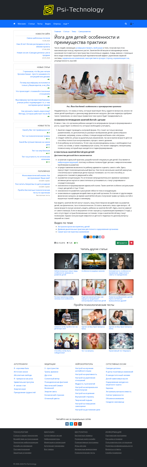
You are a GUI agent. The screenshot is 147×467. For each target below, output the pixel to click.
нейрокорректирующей (68, 162)
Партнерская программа (115, 435)
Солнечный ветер (52, 378)
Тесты (40, 23)
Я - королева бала (21, 368)
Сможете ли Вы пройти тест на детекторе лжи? (65, 328)
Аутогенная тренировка (54, 446)
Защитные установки (22, 453)
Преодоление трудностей (25, 392)
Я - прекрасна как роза (23, 378)
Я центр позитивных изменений (119, 372)
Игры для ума (80, 446)
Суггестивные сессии (53, 435)
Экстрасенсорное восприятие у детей (74, 226)
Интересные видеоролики (86, 449)
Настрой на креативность (86, 374)
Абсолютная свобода (23, 375)
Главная (57, 31)
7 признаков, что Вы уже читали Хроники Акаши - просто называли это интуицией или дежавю (34, 75)
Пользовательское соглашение (118, 442)
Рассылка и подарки (113, 439)
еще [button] (65, 23)
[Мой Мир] (94, 237)
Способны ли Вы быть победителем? (62, 352)
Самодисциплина (113, 368)
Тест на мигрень (88, 351)
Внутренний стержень (84, 397)
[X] (88, 237)
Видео (48, 23)
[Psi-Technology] (73, 9)
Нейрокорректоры (52, 439)
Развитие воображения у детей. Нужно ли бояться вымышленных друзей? (121, 299)
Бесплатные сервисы (83, 435)
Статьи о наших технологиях (25, 435)
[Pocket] (103, 237)
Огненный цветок (52, 398)
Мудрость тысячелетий (85, 384)
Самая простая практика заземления (73, 232)
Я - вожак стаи (20, 385)
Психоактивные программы (86, 442)
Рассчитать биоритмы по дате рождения (32, 184)
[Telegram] (100, 237)
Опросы (57, 23)
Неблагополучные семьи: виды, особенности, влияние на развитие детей (66, 273)
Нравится (122, 243)
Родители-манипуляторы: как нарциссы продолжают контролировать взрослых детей (94, 299)
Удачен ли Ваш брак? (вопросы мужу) (93, 328)
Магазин (22, 23)
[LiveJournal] (97, 237)
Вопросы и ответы (113, 449)
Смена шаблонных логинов (38, 38)
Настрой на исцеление (84, 393)
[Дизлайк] (131, 243)
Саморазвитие (84, 31)
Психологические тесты (85, 453)
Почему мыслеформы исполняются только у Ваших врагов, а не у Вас (35, 85)
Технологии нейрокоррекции (25, 442)
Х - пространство (52, 368)
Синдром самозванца (115, 402)
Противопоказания (21, 449)
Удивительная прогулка (24, 382)
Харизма (109, 388)
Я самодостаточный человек (118, 375)
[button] (125, 23)
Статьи (31, 23)
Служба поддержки (113, 453)
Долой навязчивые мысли (117, 378)
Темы (74, 31)
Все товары (49, 449)
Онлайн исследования (22, 446)
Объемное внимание (115, 398)
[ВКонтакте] (85, 237)
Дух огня (48, 375)
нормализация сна (121, 58)
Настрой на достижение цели (87, 409)
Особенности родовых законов (93, 271)
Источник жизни (21, 372)
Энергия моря (20, 389)
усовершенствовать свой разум (89, 48)
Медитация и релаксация (54, 442)
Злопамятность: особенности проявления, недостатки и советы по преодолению (120, 273)
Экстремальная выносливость (119, 391)
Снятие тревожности (115, 395)
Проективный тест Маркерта (120, 351)
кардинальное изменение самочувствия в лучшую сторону (87, 58)
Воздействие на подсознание (25, 439)
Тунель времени (51, 372)
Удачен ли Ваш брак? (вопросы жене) (120, 328)
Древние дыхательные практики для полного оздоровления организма (88, 229)
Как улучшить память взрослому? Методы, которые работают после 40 (34, 113)
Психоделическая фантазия (56, 382)
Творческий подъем (83, 400)
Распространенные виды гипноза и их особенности (64, 298)
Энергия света (51, 391)
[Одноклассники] (91, 237)
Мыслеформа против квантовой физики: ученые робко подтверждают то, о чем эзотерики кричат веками (32, 104)
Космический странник (54, 395)
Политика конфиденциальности (119, 446)
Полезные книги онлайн (85, 439)
